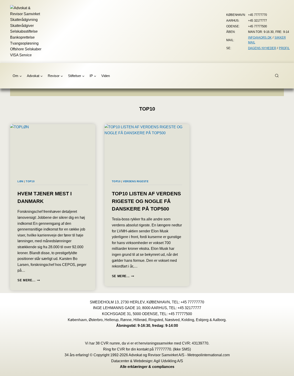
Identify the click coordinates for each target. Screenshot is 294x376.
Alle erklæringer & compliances (147, 367)
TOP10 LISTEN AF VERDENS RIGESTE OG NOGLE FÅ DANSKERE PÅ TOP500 (146, 201)
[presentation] (52, 148)
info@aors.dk (260, 37)
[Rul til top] (283, 369)
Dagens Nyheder (262, 48)
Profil (284, 48)
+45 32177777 (189, 308)
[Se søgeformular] (279, 76)
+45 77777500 (180, 314)
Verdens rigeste (135, 181)
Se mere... (28, 280)
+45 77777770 (192, 302)
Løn (20, 181)
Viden (105, 76)
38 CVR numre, (108, 343)
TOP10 (30, 181)
